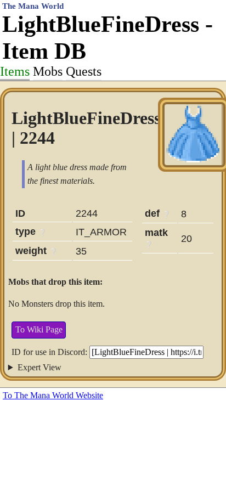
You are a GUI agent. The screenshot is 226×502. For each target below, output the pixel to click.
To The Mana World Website (53, 395)
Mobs (48, 71)
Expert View (39, 367)
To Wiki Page (39, 329)
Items (15, 71)
